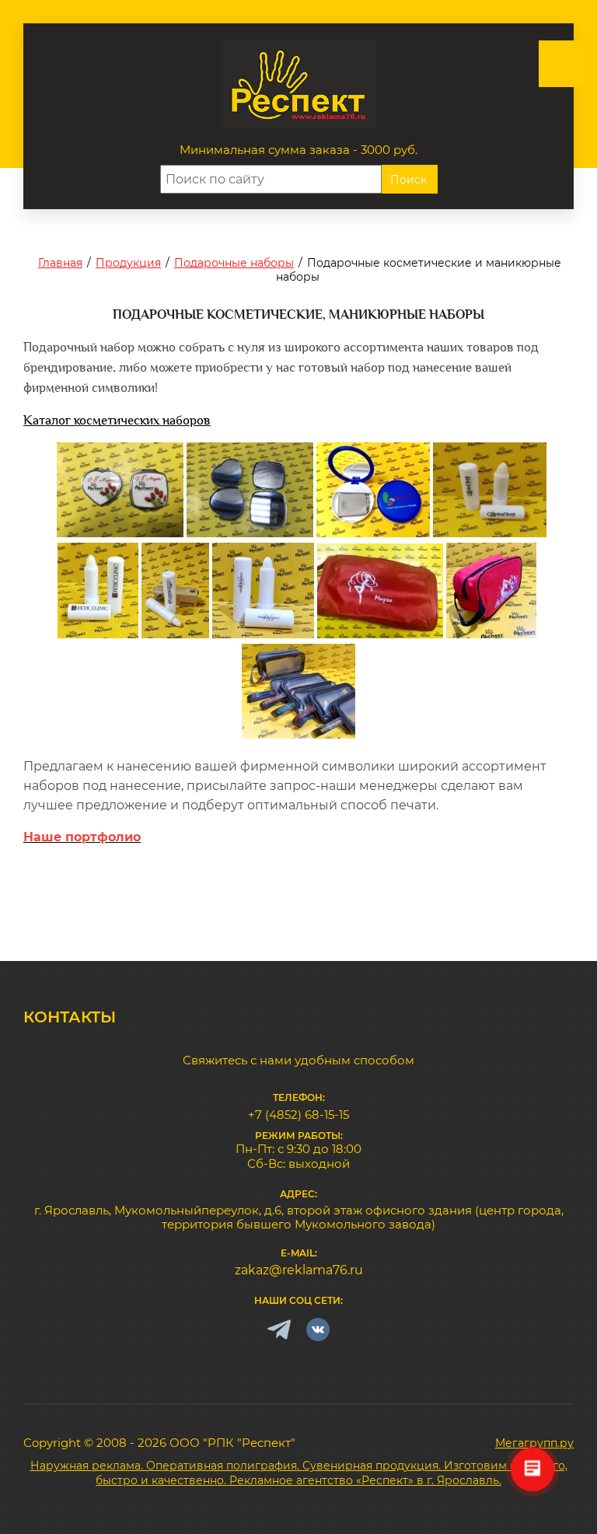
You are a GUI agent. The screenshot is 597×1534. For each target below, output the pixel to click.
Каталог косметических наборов (117, 420)
